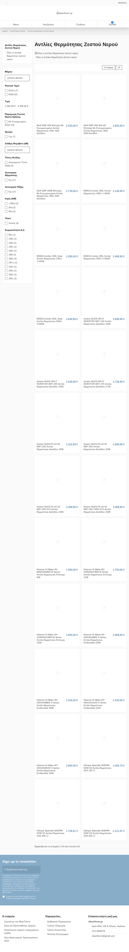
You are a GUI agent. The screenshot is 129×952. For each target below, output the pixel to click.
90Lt (11, 235)
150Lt (12, 247)
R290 (12, 94)
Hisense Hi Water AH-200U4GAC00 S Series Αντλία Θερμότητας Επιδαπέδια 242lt (95, 704)
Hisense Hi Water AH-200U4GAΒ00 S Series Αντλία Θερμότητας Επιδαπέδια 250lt (95, 638)
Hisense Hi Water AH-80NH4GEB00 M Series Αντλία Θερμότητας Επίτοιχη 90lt (51, 573)
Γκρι (11, 136)
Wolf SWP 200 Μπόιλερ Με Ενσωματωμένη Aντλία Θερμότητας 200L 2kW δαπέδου (50, 129)
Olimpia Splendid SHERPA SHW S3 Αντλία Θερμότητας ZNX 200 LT (50, 833)
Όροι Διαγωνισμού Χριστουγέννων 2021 (21, 939)
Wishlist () (122, 3)
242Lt (12, 267)
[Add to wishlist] (55, 121)
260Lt (12, 278)
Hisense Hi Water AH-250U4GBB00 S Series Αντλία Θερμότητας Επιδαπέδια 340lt (48, 704)
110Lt (12, 243)
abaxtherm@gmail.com (103, 936)
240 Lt (12, 262)
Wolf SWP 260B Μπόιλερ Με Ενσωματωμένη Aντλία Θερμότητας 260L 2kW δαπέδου (49, 194)
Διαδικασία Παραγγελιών (59, 921)
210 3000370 (98, 931)
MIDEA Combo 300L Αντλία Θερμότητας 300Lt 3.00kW (97, 257)
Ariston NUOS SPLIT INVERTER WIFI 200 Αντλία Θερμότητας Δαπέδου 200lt (50, 384)
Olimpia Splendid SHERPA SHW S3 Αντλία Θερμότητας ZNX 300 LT (97, 833)
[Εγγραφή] (38, 869)
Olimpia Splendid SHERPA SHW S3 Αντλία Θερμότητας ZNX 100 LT (97, 768)
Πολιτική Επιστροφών (58, 934)
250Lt (12, 274)
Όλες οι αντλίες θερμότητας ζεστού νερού (56, 57)
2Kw (11, 207)
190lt (12, 255)
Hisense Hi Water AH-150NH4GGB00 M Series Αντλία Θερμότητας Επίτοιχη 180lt (51, 638)
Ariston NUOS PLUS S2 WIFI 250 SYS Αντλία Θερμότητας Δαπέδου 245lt (50, 509)
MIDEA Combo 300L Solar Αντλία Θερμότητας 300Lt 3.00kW (50, 321)
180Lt (12, 251)
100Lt (12, 239)
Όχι (12, 180)
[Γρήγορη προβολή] (59, 121)
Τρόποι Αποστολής (56, 930)
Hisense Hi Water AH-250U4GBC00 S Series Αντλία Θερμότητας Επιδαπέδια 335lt (48, 769)
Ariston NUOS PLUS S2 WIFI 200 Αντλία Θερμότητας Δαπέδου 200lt (50, 447)
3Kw (11, 211)
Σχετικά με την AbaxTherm (17, 921)
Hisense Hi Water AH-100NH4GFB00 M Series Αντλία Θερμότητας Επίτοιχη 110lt (98, 573)
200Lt (12, 258)
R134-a (13, 90)
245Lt (12, 270)
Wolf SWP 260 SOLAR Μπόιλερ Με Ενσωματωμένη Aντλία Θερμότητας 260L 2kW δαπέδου (98, 129)
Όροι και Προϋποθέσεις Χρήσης (20, 925)
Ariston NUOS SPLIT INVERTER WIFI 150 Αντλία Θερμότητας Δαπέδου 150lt (97, 321)
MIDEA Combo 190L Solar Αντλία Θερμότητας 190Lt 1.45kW (50, 259)
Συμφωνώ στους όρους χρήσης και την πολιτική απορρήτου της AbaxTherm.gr (21, 897)
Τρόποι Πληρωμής (56, 925)
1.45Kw (13, 203)
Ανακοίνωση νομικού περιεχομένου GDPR (21, 931)
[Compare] (57, 121)
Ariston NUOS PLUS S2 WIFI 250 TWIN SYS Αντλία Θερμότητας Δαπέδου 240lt (97, 509)
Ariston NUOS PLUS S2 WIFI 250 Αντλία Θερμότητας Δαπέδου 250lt (97, 447)
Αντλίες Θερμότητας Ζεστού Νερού (15, 46)
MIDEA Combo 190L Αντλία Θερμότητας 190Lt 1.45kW (97, 192)
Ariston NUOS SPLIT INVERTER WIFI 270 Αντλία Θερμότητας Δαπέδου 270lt (97, 384)
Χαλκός (13, 223)
